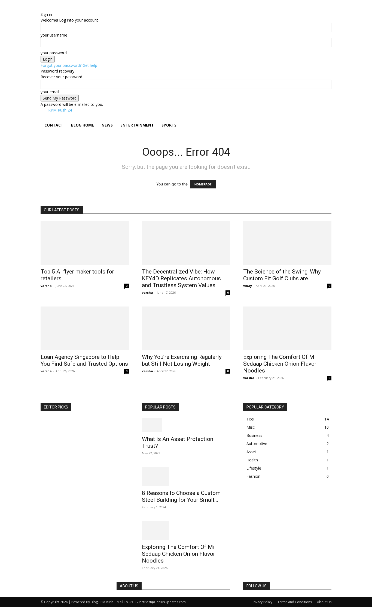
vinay (247, 286)
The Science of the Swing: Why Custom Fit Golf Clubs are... (282, 275)
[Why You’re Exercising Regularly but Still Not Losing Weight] (186, 328)
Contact (53, 125)
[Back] (68, 8)
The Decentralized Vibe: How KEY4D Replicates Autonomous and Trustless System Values (181, 278)
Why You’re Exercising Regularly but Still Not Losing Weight (182, 360)
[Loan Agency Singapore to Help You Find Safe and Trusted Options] (85, 328)
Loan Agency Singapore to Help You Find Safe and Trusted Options (84, 360)
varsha (46, 286)
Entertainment (137, 125)
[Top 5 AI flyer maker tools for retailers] (85, 243)
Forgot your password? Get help (69, 65)
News (107, 125)
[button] (324, 119)
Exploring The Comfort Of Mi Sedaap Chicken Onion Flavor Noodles (279, 364)
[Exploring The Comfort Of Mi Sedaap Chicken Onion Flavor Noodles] (287, 328)
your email (50, 91)
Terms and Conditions (295, 602)
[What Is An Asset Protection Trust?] (186, 425)
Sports (168, 125)
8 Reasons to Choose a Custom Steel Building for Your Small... (181, 496)
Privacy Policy (262, 602)
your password (54, 52)
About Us (324, 602)
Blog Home (82, 125)
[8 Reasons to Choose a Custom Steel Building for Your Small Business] (186, 476)
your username (54, 35)
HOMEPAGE (203, 184)
